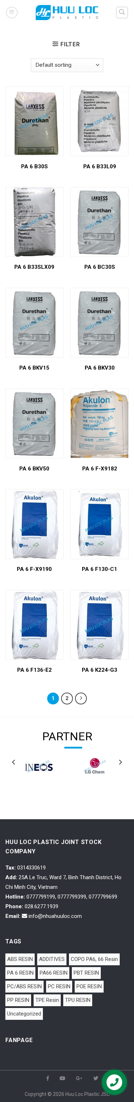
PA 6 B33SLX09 (34, 267)
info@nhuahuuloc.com (55, 916)
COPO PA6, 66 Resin (94, 959)
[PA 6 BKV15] (34, 323)
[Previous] (14, 776)
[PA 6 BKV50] (34, 424)
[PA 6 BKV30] (99, 323)
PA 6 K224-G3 (99, 670)
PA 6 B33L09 (99, 166)
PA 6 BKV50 (34, 468)
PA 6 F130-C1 (99, 569)
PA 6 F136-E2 (34, 670)
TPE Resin (47, 1000)
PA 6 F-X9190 (34, 569)
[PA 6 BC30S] (99, 222)
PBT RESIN (86, 973)
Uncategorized (24, 1013)
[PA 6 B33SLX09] (34, 222)
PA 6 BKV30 (100, 368)
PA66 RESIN (54, 973)
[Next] (120, 776)
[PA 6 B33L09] (99, 121)
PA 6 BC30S (99, 267)
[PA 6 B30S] (34, 121)
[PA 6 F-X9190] (34, 524)
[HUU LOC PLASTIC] (67, 12)
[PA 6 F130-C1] (99, 524)
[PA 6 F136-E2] (34, 625)
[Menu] (12, 12)
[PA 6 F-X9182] (99, 424)
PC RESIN (59, 986)
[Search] (122, 12)
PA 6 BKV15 (34, 368)
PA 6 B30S (34, 166)
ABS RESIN (20, 959)
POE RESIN (89, 986)
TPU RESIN (77, 1000)
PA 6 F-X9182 (99, 468)
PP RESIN (18, 1000)
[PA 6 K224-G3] (99, 625)
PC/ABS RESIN (24, 986)
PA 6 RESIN (20, 973)
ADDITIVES (52, 959)
